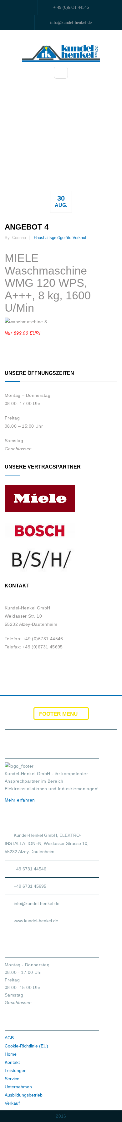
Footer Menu (59, 714)
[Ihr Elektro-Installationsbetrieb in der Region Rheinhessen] (61, 53)
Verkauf (79, 237)
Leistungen (16, 1070)
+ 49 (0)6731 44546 (71, 7)
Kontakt (12, 1062)
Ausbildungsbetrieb (24, 1094)
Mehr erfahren (20, 800)
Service (12, 1078)
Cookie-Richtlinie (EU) (26, 1045)
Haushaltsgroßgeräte (52, 237)
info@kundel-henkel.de (71, 22)
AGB (9, 1037)
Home (11, 1054)
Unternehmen (18, 1086)
